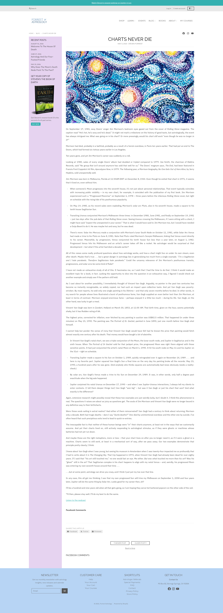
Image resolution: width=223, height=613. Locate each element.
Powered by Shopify (121, 604)
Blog (38, 33)
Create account (179, 8)
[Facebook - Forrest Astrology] (183, 33)
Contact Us (173, 579)
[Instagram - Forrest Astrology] (188, 33)
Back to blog (130, 548)
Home (31, 33)
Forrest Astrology (106, 604)
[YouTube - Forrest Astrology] (192, 33)
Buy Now (35, 124)
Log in (168, 8)
